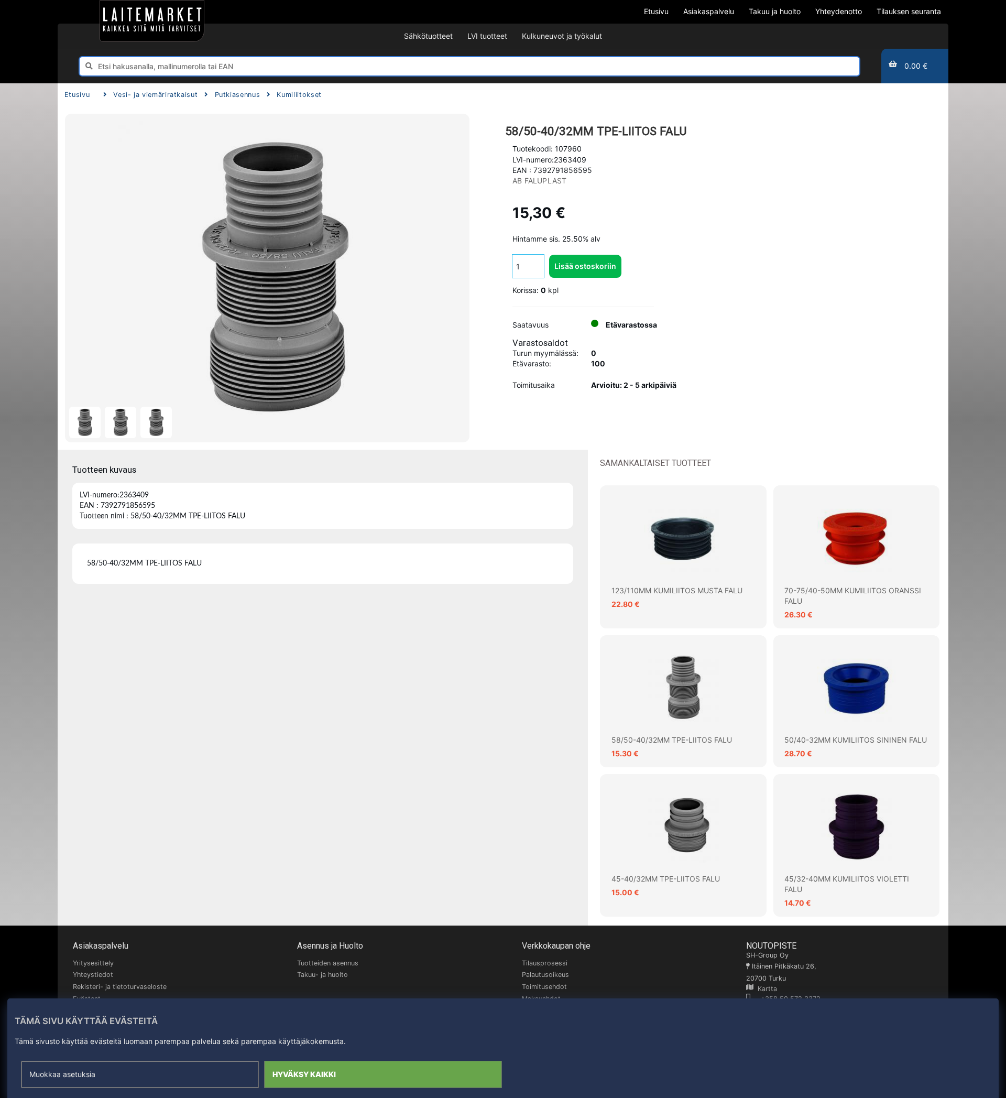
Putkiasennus (237, 95)
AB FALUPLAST (539, 180)
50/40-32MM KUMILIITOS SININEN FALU (855, 739)
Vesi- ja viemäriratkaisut (155, 95)
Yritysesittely (93, 963)
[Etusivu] (152, 21)
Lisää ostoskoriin (585, 266)
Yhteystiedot (93, 975)
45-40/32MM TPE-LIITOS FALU (665, 878)
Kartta (765, 989)
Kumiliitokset (299, 95)
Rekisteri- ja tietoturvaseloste (120, 987)
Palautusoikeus (545, 975)
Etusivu (77, 95)
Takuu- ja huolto (322, 975)
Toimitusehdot (544, 987)
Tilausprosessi (544, 963)
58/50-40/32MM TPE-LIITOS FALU (671, 739)
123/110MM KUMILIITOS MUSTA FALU (676, 590)
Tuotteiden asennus (327, 963)
